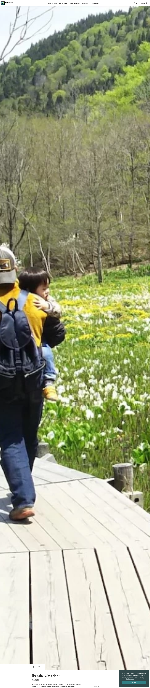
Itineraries (85, 3)
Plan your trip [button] (95, 3)
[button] (136, 3)
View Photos (39, 667)
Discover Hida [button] (52, 3)
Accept (134, 682)
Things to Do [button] (63, 3)
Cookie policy (130, 679)
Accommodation (75, 3)
